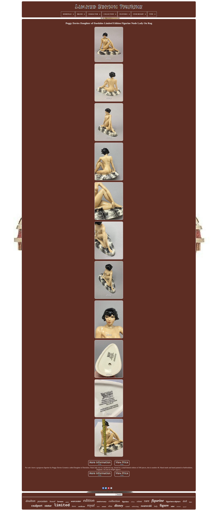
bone (74, 506)
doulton (30, 501)
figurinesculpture (173, 501)
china (133, 502)
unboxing (135, 506)
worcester (76, 501)
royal (91, 505)
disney (118, 505)
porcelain (42, 501)
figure (164, 505)
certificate (81, 506)
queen (67, 502)
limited (62, 505)
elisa (110, 506)
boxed (52, 501)
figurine (158, 501)
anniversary (101, 501)
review (179, 506)
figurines (125, 502)
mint (172, 506)
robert (139, 501)
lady (156, 506)
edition (88, 500)
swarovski (146, 505)
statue (48, 505)
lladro (190, 502)
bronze (60, 501)
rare (146, 501)
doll (185, 501)
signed (184, 506)
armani (104, 506)
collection (114, 501)
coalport (36, 505)
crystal (127, 506)
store (98, 506)
